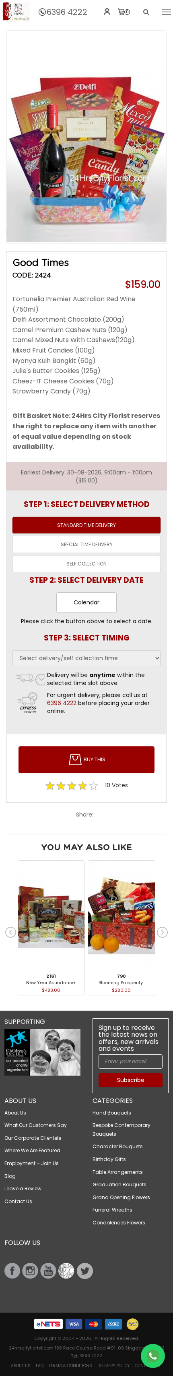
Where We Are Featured (32, 1150)
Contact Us (18, 1201)
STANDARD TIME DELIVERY (86, 525)
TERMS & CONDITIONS (70, 1366)
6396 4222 (67, 12)
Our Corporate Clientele (32, 1138)
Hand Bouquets (112, 1112)
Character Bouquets (118, 1146)
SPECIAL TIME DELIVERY (87, 544)
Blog (10, 1176)
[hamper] (86, 136)
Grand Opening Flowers (121, 1197)
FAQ (39, 1366)
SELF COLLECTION (86, 563)
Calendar (86, 602)
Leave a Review (22, 1188)
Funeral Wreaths (112, 1209)
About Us (15, 1112)
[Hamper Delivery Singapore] (16, 12)
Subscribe (130, 1080)
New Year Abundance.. (51, 982)
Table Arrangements (118, 1172)
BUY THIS (93, 759)
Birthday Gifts (109, 1159)
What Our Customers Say (35, 1125)
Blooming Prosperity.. (121, 982)
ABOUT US (21, 1366)
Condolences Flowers (119, 1222)
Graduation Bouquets (119, 1184)
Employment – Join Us (31, 1163)
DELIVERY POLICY (113, 1366)
